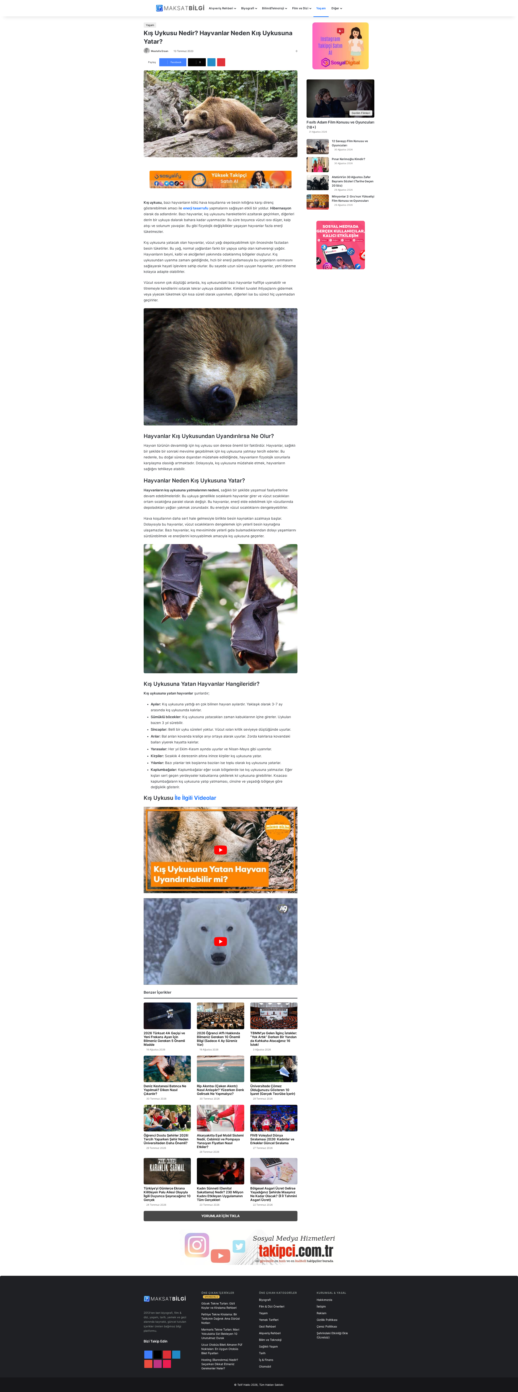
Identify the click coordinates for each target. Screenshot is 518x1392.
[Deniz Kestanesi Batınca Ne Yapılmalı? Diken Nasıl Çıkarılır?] (167, 1069)
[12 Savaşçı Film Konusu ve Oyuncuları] (318, 146)
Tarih (262, 1353)
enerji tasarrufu (195, 208)
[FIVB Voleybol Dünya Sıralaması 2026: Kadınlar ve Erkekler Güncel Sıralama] (273, 1118)
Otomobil (265, 1366)
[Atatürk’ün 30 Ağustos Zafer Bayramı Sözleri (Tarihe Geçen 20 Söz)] (318, 182)
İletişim (321, 1306)
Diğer (335, 8)
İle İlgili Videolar (195, 798)
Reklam (321, 1313)
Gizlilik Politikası (327, 1319)
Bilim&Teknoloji (273, 8)
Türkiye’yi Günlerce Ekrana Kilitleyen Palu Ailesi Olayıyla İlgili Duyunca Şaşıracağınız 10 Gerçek (167, 1194)
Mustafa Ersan (159, 51)
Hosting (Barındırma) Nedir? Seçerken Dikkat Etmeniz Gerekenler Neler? (219, 1364)
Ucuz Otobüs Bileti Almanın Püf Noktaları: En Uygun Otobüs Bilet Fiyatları (221, 1349)
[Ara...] (348, 8)
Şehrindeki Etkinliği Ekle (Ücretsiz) (332, 1335)
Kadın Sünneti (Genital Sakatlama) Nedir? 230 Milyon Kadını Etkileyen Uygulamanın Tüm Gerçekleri (220, 1194)
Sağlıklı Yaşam (268, 1346)
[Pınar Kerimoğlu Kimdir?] (318, 164)
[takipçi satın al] (220, 179)
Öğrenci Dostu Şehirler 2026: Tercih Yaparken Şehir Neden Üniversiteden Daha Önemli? (166, 1139)
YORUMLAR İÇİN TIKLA (220, 1216)
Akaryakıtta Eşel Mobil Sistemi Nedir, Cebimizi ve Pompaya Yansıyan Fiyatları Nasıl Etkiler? (220, 1141)
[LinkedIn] (211, 62)
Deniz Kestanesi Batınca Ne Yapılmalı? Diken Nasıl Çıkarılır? (165, 1090)
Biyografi (247, 8)
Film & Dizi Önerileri (271, 1306)
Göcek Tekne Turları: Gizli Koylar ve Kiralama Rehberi (219, 1305)
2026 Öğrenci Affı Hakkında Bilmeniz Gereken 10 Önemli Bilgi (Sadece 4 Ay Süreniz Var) (218, 1039)
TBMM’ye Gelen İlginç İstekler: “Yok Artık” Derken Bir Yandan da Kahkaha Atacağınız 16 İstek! (273, 1039)
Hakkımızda (324, 1299)
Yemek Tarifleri (268, 1319)
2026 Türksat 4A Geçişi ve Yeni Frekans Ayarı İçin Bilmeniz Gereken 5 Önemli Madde (164, 1039)
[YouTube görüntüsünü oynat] (220, 850)
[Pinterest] (221, 62)
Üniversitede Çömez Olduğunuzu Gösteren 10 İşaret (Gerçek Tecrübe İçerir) (272, 1090)
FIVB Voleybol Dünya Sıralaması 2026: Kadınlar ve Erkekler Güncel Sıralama (272, 1139)
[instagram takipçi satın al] (259, 1247)
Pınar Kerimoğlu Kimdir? (348, 159)
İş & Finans (266, 1359)
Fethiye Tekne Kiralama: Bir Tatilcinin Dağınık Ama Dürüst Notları (220, 1318)
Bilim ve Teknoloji (270, 1339)
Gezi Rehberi (267, 1326)
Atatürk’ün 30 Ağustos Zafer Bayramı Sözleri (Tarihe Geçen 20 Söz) (353, 181)
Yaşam (321, 8)
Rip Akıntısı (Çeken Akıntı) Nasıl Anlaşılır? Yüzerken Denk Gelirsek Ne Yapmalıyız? (220, 1090)
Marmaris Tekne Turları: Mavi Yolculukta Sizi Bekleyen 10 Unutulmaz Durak (220, 1334)
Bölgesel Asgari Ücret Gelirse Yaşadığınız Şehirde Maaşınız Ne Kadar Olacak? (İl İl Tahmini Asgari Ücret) (273, 1194)
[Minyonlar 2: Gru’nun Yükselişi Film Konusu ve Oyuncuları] (318, 202)
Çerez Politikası (327, 1326)
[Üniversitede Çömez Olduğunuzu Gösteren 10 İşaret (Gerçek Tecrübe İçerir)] (273, 1069)
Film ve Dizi (300, 8)
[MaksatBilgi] (181, 8)
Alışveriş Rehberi (221, 8)
